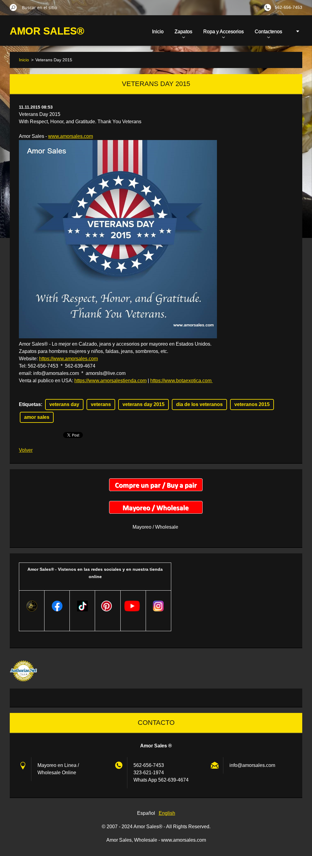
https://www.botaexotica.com (181, 380)
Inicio (158, 31)
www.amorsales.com (70, 136)
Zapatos (183, 31)
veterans (101, 404)
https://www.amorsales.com (68, 358)
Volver (26, 450)
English (167, 813)
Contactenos (268, 31)
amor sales (36, 417)
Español (146, 813)
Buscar (13, 7)
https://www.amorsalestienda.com (110, 380)
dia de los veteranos (199, 404)
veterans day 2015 (143, 404)
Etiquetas (30, 404)
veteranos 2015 (252, 404)
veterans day (64, 404)
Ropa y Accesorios (223, 31)
